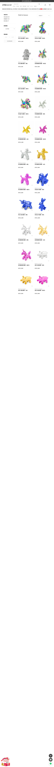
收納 (21, 6)
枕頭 (28, 6)
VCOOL (31, 6)
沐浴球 (14, 6)
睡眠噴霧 (24, 6)
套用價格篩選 (9, 41)
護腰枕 (35, 6)
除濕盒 (17, 6)
